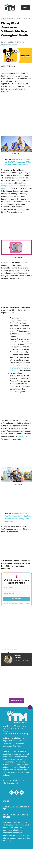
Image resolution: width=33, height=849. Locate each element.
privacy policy (11, 825)
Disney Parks (21, 18)
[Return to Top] (30, 707)
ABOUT (6, 801)
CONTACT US (8, 806)
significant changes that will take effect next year (15, 185)
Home (3, 18)
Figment (21, 436)
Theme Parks (11, 18)
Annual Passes (7, 183)
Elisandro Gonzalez (9, 45)
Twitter (22, 792)
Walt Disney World (10, 649)
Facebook (16, 792)
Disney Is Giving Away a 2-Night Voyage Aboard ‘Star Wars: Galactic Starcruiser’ (18, 162)
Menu (25, 7)
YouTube (11, 792)
